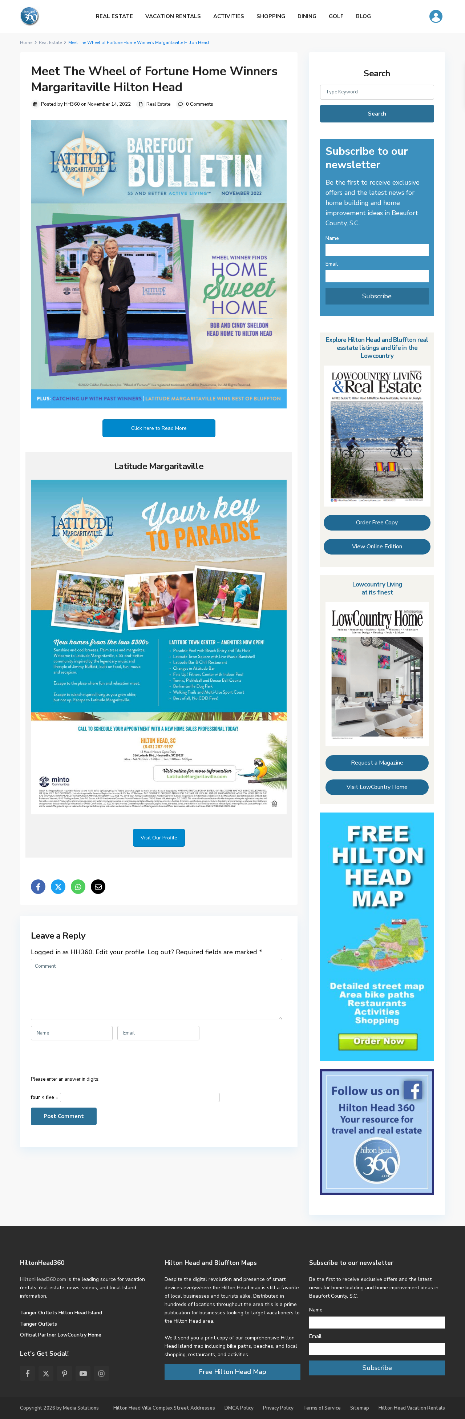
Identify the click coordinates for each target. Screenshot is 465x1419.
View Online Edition (377, 547)
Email (332, 264)
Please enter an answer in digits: (65, 1079)
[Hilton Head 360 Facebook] (377, 1131)
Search (377, 113)
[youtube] (83, 1373)
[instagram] (101, 1373)
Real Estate (50, 42)
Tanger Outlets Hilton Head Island (61, 1312)
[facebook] (27, 1373)
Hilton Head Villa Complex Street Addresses (164, 1408)
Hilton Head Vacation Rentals (412, 1408)
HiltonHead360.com (43, 1279)
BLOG (363, 16)
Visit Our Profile (159, 837)
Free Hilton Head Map (232, 1371)
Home (26, 42)
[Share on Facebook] (38, 886)
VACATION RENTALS (173, 16)
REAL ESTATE (114, 16)
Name (332, 238)
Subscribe (377, 296)
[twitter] (46, 1373)
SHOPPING (270, 16)
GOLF (336, 16)
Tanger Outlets (38, 1324)
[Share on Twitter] (58, 886)
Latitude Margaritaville (158, 466)
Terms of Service (322, 1408)
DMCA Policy (239, 1408)
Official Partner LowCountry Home (60, 1334)
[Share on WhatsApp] (78, 886)
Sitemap (359, 1408)
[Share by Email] (98, 886)
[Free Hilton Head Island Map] (377, 936)
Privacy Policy (278, 1408)
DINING (307, 16)
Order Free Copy (377, 523)
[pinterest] (64, 1373)
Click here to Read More (159, 428)
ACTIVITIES (228, 16)
